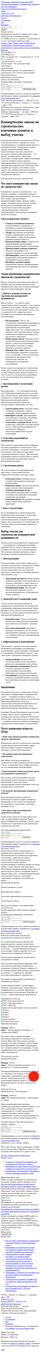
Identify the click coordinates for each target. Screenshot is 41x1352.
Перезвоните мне (29, 1131)
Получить (26, 837)
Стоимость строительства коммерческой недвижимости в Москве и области (21, 1163)
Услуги (8, 1317)
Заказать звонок (7, 32)
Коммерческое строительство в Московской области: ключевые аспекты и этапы (22, 1172)
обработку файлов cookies (20, 1343)
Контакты (9, 1324)
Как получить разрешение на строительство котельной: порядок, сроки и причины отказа (18, 1185)
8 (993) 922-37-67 (7, 13)
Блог (7, 1322)
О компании (10, 1319)
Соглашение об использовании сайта (19, 1328)
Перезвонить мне (29, 89)
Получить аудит (28, 922)
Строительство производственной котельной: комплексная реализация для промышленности (21, 1268)
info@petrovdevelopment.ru (11, 16)
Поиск (4, 29)
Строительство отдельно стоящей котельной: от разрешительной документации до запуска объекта (18, 1256)
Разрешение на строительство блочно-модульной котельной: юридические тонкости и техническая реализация (20, 1211)
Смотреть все (6, 1234)
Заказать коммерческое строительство (15, 1155)
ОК (3, 1350)
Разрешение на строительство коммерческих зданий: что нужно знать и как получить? (22, 1167)
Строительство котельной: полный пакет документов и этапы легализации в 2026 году (21, 1281)
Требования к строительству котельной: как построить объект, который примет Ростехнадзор (22, 1274)
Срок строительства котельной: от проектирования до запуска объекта (19, 1262)
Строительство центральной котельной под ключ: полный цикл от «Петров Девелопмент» (22, 1288)
